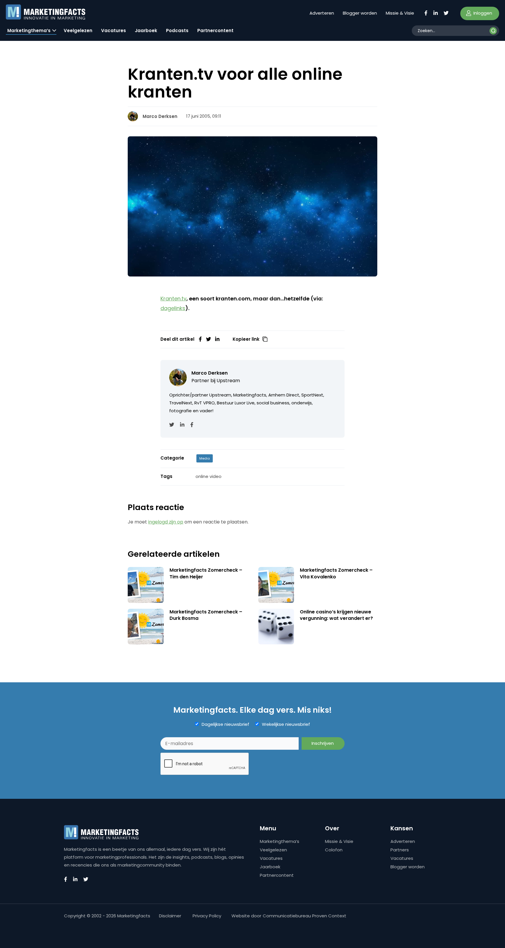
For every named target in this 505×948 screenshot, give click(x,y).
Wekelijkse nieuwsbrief (286, 724)
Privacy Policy (207, 916)
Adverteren (321, 13)
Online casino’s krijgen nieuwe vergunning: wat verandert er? (336, 615)
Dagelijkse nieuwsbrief (225, 724)
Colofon (334, 850)
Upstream (228, 380)
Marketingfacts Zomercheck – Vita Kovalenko (336, 573)
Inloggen (482, 13)
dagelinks (172, 308)
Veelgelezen (78, 30)
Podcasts (177, 30)
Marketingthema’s (29, 30)
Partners (399, 850)
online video (209, 476)
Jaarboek (146, 30)
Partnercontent (215, 30)
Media (204, 458)
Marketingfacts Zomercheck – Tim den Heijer (206, 573)
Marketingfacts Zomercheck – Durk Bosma (206, 615)
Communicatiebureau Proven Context (304, 916)
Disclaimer (170, 916)
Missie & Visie (400, 13)
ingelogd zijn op (165, 522)
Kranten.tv (173, 298)
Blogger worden (360, 13)
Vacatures (113, 30)
